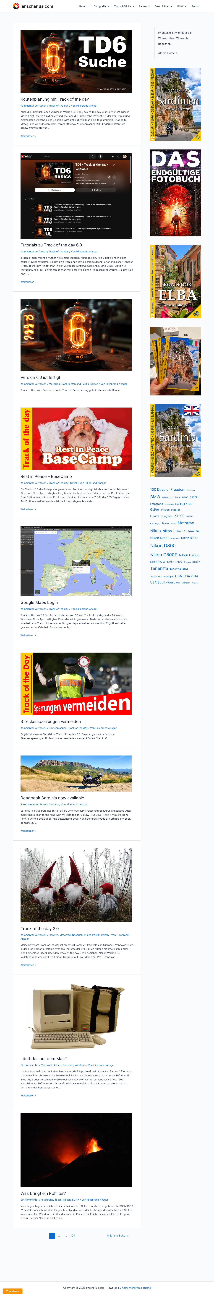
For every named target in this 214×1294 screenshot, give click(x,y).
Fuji (177, 504)
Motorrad (54, 383)
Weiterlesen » (28, 136)
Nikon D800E (163, 554)
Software (68, 1065)
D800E (194, 497)
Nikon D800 (163, 545)
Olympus (187, 562)
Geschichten (162, 6)
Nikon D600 (175, 538)
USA (178, 576)
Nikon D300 (159, 538)
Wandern (186, 583)
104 (72, 1235)
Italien (58, 1199)
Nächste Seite (117, 1235)
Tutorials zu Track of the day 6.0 (51, 245)
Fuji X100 (186, 503)
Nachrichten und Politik (75, 383)
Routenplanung (58, 727)
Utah (178, 583)
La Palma (189, 516)
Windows (80, 1065)
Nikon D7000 (189, 555)
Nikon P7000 (158, 561)
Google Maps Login (39, 602)
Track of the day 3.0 (40, 928)
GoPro (154, 509)
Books (44, 804)
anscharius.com (37, 6)
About (82, 6)
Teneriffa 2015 (156, 577)
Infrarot (175, 509)
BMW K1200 (167, 497)
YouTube (195, 583)
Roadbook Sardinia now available (52, 797)
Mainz (165, 523)
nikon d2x (181, 531)
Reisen (143, 6)
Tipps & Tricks (122, 6)
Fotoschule (169, 504)
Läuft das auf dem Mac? (44, 1058)
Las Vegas (155, 523)
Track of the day (58, 105)
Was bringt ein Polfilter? (43, 1193)
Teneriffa (159, 568)
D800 (185, 497)
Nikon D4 (193, 531)
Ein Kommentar (29, 1065)
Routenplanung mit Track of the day (55, 99)
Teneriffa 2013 (179, 568)
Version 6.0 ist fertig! (40, 377)
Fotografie (100, 6)
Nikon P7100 (174, 561)
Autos (195, 6)
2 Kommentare (29, 804)
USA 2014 (190, 576)
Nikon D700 (189, 538)
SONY (75, 1199)
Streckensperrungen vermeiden (51, 721)
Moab (173, 523)
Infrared (165, 509)
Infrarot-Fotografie (161, 516)
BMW (180, 6)
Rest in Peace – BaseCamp (46, 476)
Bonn (178, 497)
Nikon (155, 530)
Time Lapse (168, 576)
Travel (73, 482)
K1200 (179, 516)
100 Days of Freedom (167, 489)
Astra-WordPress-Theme (136, 1287)
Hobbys (53, 934)
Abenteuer (191, 490)
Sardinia (54, 804)
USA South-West (162, 582)
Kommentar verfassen (33, 105)
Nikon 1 (168, 531)
